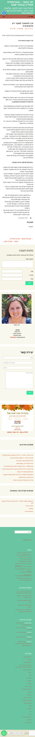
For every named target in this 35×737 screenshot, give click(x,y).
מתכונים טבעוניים (26, 700)
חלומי (24, 559)
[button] (4, 733)
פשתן (26, 572)
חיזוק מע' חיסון (28, 559)
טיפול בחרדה (28, 563)
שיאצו (21, 578)
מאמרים (19, 28)
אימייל (31, 275)
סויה (24, 569)
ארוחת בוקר (19, 552)
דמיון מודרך (19, 555)
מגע (28, 566)
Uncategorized (27, 657)
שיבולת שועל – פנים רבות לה (21, 239)
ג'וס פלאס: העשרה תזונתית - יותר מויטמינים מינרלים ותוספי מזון (17, 502)
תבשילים (29, 720)
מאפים (29, 684)
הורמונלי (29, 659)
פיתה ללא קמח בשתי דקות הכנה (24, 460)
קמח (20, 572)
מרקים (29, 692)
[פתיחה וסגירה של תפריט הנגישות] (4, 13)
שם (31, 271)
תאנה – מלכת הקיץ (10, 241)
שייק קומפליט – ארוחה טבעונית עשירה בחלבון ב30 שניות (18, 466)
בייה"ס (30, 555)
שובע (24, 578)
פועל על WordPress (28, 733)
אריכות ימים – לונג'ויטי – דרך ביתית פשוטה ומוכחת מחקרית (17, 455)
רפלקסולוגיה (17, 575)
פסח (29, 571)
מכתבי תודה (28, 686)
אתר (32, 279)
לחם (30, 566)
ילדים (24, 563)
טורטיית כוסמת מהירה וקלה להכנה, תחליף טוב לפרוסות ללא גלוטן (23, 643)
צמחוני (23, 572)
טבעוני (22, 561)
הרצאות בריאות (29, 511)
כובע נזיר (20, 563)
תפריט (31, 16)
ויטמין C (27, 557)
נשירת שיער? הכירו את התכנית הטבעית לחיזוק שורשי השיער (17, 469)
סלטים (29, 709)
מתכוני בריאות (29, 506)
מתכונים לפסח (27, 703)
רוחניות (12, 28)
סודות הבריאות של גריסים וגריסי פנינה (23, 480)
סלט (22, 569)
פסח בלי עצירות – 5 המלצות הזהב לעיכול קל (21, 458)
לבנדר (16, 563)
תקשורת (22, 580)
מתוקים (29, 695)
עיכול (30, 714)
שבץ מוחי (27, 578)
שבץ (30, 578)
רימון (21, 576)
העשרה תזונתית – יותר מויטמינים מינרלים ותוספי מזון (23, 666)
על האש (16, 569)
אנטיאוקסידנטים (25, 552)
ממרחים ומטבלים (26, 689)
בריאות (25, 555)
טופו (19, 561)
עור (30, 711)
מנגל (24, 566)
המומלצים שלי (27, 662)
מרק (22, 566)
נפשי (30, 706)
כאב (30, 675)
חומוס (20, 557)
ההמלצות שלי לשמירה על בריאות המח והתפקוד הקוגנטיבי (18, 474)
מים (26, 566)
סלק (19, 569)
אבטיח (30, 552)
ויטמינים (23, 557)
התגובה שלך (29, 259)
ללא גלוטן (28, 678)
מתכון (18, 566)
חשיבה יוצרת (28, 561)
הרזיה (30, 557)
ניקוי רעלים (28, 569)
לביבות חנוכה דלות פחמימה (25, 477)
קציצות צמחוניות (27, 717)
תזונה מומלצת (27, 580)
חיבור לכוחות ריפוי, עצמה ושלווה (24, 463)
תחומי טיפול (28, 722)
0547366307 (13, 337)
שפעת (18, 578)
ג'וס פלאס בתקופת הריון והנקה (25, 472)
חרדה (21, 559)
